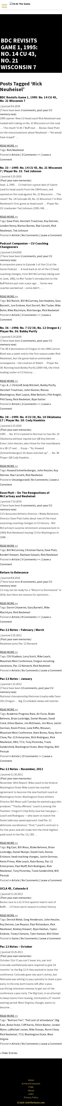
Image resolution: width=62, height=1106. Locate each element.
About (31, 1090)
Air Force (42, 713)
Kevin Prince (18, 728)
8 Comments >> (31, 617)
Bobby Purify (47, 385)
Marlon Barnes (26, 225)
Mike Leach (43, 656)
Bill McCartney (29, 300)
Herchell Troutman (31, 221)
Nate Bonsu (40, 732)
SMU (15, 742)
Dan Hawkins (46, 300)
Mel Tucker (47, 305)
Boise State (13, 1024)
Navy (51, 732)
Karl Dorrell (33, 305)
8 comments (28, 581)
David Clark (37, 852)
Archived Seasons (31, 1083)
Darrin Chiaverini (16, 607)
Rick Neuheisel (15, 150)
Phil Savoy (6, 399)
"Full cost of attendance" (39, 1020)
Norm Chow (52, 1029)
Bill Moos (23, 847)
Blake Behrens (38, 847)
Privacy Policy (31, 1097)
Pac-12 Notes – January (16, 679)
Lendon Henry (8, 225)
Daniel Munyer (39, 718)
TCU (21, 742)
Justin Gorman (48, 856)
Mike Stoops (36, 1029)
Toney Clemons (20, 933)
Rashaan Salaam (29, 554)
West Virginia (45, 746)
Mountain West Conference (16, 661)
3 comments (28, 110)
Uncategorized (20, 479)
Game (15, 938)
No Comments (30, 235)
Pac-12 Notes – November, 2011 (21, 769)
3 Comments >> (31, 154)
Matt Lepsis (22, 394)
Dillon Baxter (15, 723)
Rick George (34, 310)
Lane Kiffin (33, 728)
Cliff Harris (27, 1024)
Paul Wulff (21, 866)
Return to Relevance (14, 572)
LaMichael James (18, 1029)
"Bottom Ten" (15, 1020)
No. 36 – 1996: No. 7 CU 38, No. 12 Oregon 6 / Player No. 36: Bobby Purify (30, 329)
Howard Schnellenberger (21, 470)
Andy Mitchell (31, 385)
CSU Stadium (14, 656)
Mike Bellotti (38, 394)
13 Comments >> (32, 756)
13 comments (29, 688)
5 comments (28, 505)
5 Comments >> (31, 559)
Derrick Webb (14, 919)
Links (31, 1093)
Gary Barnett (35, 607)
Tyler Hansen (37, 933)
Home (31, 1080)
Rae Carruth (43, 225)
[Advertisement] (41, 28)
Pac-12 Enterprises (19, 737)
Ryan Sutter (38, 399)
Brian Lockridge (20, 718)
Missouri (45, 728)
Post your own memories (15, 180)
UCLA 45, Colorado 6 (14, 888)
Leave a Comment (51, 235)
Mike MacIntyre (16, 310)
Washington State (26, 746)
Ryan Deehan (40, 929)
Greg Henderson (33, 919)
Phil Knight (54, 394)
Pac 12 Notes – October (16, 946)
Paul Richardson (39, 924)
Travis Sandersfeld (42, 870)
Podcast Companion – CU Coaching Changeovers (24, 245)
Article (16, 154)
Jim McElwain (32, 723)
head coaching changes (25, 856)
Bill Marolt (13, 300)
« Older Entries (8, 1053)
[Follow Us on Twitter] (38, 1069)
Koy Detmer (51, 221)
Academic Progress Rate (21, 713)
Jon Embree (18, 305)
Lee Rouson (22, 924)
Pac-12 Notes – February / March (22, 630)
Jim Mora (47, 723)
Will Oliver (53, 933)
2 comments (28, 256)
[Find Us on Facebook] (23, 1069)
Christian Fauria (34, 550)
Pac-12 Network (22, 665)
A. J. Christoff (14, 385)
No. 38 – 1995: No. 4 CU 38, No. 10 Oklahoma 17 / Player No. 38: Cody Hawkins (30, 418)
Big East (12, 847)
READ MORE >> (9, 145)
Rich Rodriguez (40, 737)
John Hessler (31, 390)
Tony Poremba (34, 742)
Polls (31, 1087)
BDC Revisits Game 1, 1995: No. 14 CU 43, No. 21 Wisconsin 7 (28, 99)
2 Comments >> (31, 315)
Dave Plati (13, 221)
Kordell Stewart (9, 554)
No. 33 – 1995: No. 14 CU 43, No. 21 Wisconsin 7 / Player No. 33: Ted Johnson (31, 169)
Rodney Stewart (22, 929)
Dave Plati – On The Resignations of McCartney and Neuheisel (24, 494)
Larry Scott (29, 656)
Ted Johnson (20, 230)
